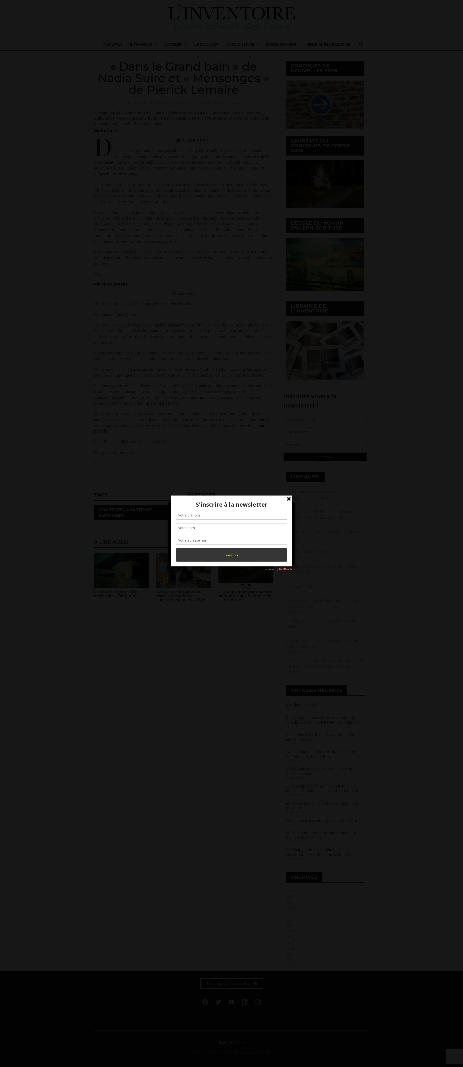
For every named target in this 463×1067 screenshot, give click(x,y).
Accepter (191, 548)
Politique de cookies (229, 559)
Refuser (230, 548)
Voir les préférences (270, 548)
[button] (287, 507)
